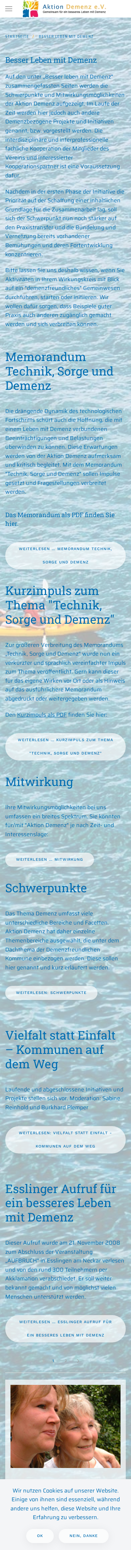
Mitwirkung (39, 781)
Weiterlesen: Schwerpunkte (51, 992)
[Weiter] (78, 1361)
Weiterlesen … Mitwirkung (49, 859)
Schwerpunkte (46, 887)
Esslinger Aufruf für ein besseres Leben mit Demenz (60, 1202)
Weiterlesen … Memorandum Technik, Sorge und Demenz (65, 555)
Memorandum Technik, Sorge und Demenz (59, 370)
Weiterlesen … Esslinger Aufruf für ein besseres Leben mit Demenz (65, 1329)
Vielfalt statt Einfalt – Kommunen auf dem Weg (60, 1049)
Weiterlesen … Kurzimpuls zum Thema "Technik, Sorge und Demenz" (65, 747)
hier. (12, 523)
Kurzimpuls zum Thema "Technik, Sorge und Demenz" (60, 604)
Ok (40, 1536)
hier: (101, 714)
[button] (8, 9)
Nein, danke (84, 1536)
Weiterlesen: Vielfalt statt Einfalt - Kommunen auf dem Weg (65, 1140)
